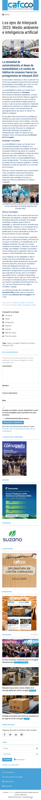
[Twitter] (10, 734)
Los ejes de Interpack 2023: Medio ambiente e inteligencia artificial (20, 27)
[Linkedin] (16, 734)
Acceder (7, 759)
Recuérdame (20, 759)
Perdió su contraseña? (10, 765)
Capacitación (9, 781)
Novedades (26, 305)
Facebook (8, 315)
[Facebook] (4, 734)
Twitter (7, 319)
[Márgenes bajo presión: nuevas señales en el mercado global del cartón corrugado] (20, 676)
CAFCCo (11, 792)
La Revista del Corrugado (13, 777)
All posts (34, 634)
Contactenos (9, 772)
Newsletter (8, 786)
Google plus (9, 322)
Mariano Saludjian (19, 303)
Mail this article (10, 333)
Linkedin (7, 329)
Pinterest (8, 326)
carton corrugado (13, 343)
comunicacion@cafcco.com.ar (17, 418)
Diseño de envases (27, 343)
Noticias (19, 305)
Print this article (10, 336)
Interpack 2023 (7, 345)
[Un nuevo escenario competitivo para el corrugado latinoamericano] (20, 648)
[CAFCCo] (20, 9)
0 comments (30, 303)
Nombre (6, 385)
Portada (33, 305)
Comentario (7, 366)
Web (4, 400)
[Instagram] (21, 734)
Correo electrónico (10, 393)
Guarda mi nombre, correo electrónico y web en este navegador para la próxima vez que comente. (20, 412)
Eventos (14, 305)
